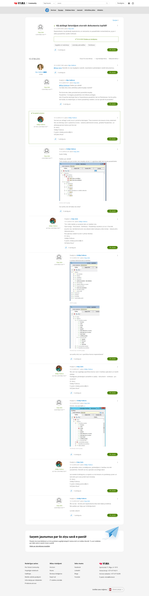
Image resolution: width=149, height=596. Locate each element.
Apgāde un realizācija (62, 45)
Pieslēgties (120, 3)
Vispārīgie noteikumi (31, 570)
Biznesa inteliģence (56, 574)
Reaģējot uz (67, 80)
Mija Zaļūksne (72, 65)
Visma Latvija (117, 589)
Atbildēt (113, 50)
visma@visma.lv (110, 577)
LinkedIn (77, 570)
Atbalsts (100, 10)
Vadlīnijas (28, 574)
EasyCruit (53, 577)
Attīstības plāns (90, 10)
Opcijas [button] (115, 20)
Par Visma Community (32, 567)
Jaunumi (80, 10)
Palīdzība (133, 3)
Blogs (76, 574)
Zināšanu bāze (70, 10)
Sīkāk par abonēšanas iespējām (39, 546)
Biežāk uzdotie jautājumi (33, 577)
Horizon (53, 10)
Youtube (77, 577)
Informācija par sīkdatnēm (33, 580)
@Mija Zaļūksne (64, 85)
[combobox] (82, 3)
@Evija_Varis (58, 68)
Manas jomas (129, 3)
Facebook (77, 567)
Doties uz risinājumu (90, 39)
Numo (52, 570)
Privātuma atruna (30, 583)
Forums (60, 10)
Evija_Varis (71, 28)
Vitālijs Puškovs (72, 118)
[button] (117, 25)
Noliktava (91, 45)
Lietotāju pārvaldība (78, 45)
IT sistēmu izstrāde (56, 580)
